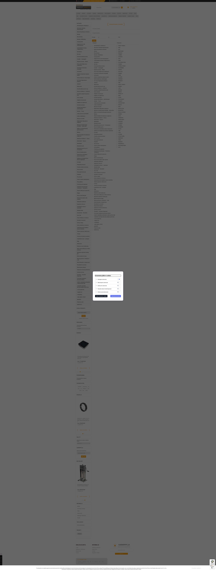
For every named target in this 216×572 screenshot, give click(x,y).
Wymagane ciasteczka (102, 279)
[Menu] (214, 560)
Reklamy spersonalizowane (103, 291)
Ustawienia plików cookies (103, 275)
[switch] (212, 567)
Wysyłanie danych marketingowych (104, 288)
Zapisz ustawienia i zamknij (101, 296)
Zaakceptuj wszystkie (115, 296)
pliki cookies (164, 568)
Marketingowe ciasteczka (103, 282)
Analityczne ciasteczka (102, 285)
